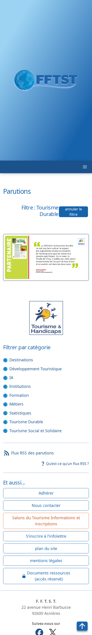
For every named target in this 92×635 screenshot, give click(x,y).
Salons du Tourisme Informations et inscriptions (46, 520)
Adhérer (46, 493)
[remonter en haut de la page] (82, 626)
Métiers (16, 404)
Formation (19, 395)
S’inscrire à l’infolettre (46, 536)
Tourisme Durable (26, 421)
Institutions (20, 386)
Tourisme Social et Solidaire (35, 430)
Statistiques (20, 413)
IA (11, 377)
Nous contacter (46, 505)
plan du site (46, 548)
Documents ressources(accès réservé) (48, 576)
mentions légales (46, 560)
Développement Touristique (35, 368)
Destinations (21, 359)
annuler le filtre (73, 212)
